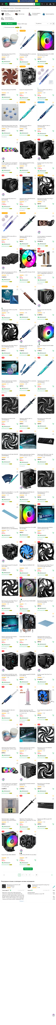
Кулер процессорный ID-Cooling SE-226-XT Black (10, 566)
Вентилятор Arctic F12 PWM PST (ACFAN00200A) (44, 748)
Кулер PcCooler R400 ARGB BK (9, 854)
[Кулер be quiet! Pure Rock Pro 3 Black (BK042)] (10, 185)
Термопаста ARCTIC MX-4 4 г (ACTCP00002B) (43, 126)
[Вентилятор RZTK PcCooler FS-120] (28, 259)
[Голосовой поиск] (33, 4)
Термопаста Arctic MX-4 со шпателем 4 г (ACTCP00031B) (28, 55)
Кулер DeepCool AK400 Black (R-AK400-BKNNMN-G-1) (27, 493)
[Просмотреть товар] (37, 88)
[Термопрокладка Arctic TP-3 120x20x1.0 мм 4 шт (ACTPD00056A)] (10, 514)
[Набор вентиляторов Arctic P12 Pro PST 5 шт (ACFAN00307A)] (10, 259)
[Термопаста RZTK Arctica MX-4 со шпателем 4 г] (45, 76)
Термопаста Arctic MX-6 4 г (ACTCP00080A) (26, 126)
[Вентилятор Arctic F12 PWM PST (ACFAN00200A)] (45, 734)
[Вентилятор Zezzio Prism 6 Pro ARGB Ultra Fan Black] (28, 514)
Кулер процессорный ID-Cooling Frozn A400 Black (27, 163)
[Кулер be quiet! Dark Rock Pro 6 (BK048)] (45, 661)
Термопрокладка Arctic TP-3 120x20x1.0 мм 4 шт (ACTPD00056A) (10, 528)
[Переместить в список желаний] (17, 31)
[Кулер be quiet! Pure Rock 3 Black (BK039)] (45, 149)
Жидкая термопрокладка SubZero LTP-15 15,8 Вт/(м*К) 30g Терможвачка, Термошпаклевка (9, 637)
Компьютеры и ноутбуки (8, 8)
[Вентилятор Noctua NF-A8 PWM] (10, 76)
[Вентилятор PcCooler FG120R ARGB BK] (28, 587)
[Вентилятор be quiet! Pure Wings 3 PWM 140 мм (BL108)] (45, 587)
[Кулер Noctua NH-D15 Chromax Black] (28, 841)
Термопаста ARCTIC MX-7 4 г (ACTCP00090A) (26, 419)
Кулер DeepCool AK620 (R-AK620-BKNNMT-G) (27, 784)
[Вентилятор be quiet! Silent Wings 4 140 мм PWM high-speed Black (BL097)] (45, 552)
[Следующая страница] (52, 875)
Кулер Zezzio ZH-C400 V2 (25, 636)
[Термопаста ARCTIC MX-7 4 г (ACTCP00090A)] (28, 405)
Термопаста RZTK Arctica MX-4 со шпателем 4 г (44, 90)
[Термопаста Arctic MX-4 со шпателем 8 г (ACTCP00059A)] (28, 368)
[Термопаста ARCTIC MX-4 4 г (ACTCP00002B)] (45, 112)
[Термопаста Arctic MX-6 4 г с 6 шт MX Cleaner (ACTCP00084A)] (10, 479)
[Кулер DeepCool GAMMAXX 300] (28, 552)
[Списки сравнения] (50, 4)
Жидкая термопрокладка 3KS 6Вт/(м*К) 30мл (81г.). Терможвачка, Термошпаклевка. (28, 711)
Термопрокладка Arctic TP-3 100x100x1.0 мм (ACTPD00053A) (44, 637)
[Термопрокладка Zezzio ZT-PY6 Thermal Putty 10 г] (10, 41)
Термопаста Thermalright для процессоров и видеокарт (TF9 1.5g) (28, 820)
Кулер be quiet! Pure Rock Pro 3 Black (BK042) (9, 199)
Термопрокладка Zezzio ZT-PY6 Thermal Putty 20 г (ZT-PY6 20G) (9, 748)
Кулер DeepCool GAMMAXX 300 (27, 565)
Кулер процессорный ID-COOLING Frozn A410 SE (27, 675)
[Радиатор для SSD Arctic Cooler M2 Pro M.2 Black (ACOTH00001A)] (45, 441)
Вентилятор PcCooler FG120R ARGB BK (27, 602)
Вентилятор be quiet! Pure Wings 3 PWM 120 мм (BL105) (45, 199)
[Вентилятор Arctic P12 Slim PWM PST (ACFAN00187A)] (10, 441)
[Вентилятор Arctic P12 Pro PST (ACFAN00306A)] (10, 405)
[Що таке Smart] (20, 27)
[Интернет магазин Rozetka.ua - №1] (6, 4)
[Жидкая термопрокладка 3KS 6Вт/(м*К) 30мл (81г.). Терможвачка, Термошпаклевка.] (28, 697)
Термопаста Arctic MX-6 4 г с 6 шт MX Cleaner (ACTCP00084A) (10, 493)
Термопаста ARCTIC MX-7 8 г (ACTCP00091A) (26, 237)
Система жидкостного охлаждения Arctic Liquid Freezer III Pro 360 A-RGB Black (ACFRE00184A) (9, 163)
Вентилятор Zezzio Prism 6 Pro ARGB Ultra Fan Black (28, 528)
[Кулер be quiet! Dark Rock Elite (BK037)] (45, 296)
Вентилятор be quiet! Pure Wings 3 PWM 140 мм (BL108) (45, 602)
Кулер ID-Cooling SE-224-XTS (26, 89)
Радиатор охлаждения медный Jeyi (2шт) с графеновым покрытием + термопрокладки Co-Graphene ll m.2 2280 (45, 273)
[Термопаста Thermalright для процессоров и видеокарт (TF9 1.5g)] (28, 806)
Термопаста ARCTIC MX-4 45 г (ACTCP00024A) (26, 346)
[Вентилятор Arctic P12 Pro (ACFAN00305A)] (45, 479)
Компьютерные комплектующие (22, 8)
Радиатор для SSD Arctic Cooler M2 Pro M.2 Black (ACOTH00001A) (45, 455)
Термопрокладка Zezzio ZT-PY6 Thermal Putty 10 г (8, 55)
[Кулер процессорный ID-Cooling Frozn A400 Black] (28, 149)
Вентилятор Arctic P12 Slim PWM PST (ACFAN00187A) (10, 455)
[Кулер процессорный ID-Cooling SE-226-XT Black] (10, 552)
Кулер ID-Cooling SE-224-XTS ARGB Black (45, 346)
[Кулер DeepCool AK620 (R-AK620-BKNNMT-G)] (28, 770)
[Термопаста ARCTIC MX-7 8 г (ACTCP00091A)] (28, 223)
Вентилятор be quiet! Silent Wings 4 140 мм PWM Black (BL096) (10, 602)
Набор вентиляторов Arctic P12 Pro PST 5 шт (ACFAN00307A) (9, 273)
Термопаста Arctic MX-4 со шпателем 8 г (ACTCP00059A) (28, 382)
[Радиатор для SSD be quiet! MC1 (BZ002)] (45, 806)
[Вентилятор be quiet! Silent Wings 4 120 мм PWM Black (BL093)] (10, 332)
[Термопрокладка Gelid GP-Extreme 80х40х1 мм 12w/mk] (28, 185)
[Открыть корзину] (53, 4)
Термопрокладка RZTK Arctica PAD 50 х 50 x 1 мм (9, 310)
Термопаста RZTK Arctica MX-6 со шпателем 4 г (9, 237)
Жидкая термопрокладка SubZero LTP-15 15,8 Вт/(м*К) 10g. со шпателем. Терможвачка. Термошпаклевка (27, 748)
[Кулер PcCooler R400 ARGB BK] (10, 841)
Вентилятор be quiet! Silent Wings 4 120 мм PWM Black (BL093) (10, 346)
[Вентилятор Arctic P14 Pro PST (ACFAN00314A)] (45, 405)
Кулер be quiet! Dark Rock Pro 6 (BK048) (44, 675)
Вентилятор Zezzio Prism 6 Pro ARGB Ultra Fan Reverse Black (45, 55)
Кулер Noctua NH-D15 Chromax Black (28, 854)
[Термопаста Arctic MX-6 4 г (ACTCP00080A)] (28, 112)
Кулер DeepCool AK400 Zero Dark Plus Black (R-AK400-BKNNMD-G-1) (9, 675)
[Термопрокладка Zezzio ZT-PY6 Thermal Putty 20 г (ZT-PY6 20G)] (10, 734)
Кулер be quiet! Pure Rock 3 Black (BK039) (45, 163)
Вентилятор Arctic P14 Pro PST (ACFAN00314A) (44, 419)
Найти (37, 4)
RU (42, 4)
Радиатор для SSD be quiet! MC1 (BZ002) (44, 820)
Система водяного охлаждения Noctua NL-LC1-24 (44, 237)
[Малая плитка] (53, 23)
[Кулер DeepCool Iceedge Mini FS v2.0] (45, 697)
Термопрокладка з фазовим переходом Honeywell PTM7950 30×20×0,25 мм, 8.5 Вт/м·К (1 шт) (9, 820)
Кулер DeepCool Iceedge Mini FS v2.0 (44, 711)
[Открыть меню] (2, 4)
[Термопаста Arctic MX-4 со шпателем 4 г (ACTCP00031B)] (28, 41)
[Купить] (17, 59)
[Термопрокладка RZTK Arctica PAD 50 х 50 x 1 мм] (10, 296)
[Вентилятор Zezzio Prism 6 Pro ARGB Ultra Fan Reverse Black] (45, 41)
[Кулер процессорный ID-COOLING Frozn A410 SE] (28, 661)
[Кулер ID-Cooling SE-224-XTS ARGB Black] (45, 332)
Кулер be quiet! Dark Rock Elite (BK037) (44, 310)
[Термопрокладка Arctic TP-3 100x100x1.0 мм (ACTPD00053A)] (45, 623)
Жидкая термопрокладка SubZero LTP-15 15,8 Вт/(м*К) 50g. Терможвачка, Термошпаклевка (45, 528)
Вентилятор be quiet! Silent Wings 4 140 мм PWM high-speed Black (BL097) (45, 566)
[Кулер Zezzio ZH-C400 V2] (28, 623)
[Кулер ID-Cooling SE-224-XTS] (28, 76)
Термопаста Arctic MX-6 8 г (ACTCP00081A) (43, 382)
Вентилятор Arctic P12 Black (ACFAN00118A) (43, 784)
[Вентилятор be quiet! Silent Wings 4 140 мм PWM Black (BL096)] (10, 587)
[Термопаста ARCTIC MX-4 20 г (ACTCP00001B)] (10, 697)
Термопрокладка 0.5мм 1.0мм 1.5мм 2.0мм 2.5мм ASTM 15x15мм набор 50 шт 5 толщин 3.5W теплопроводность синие (10, 126)
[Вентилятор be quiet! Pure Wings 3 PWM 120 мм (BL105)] (45, 185)
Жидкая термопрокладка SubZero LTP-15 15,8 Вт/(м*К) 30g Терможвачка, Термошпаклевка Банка (9, 382)
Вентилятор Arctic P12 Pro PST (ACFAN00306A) (8, 419)
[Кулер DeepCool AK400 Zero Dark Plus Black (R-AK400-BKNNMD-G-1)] (10, 661)
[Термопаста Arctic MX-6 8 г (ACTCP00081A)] (45, 368)
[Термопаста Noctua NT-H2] (28, 296)
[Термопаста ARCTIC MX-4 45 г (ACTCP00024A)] (28, 332)
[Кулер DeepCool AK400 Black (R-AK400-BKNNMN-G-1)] (28, 479)
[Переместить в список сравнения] (17, 34)
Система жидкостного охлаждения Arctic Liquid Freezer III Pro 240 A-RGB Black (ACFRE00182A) (9, 784)
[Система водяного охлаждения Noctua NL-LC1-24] (45, 223)
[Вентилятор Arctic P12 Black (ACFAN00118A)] (45, 770)
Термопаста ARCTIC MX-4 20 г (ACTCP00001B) (8, 711)
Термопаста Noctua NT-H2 (25, 309)
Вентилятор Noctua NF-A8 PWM (9, 89)
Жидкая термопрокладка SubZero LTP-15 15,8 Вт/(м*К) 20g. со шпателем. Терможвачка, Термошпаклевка (27, 455)
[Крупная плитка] (51, 23)
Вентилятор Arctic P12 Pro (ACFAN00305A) (43, 493)
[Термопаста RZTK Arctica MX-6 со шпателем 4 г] (10, 223)
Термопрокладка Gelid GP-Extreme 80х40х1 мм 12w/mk (27, 199)
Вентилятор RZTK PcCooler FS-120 (27, 272)
